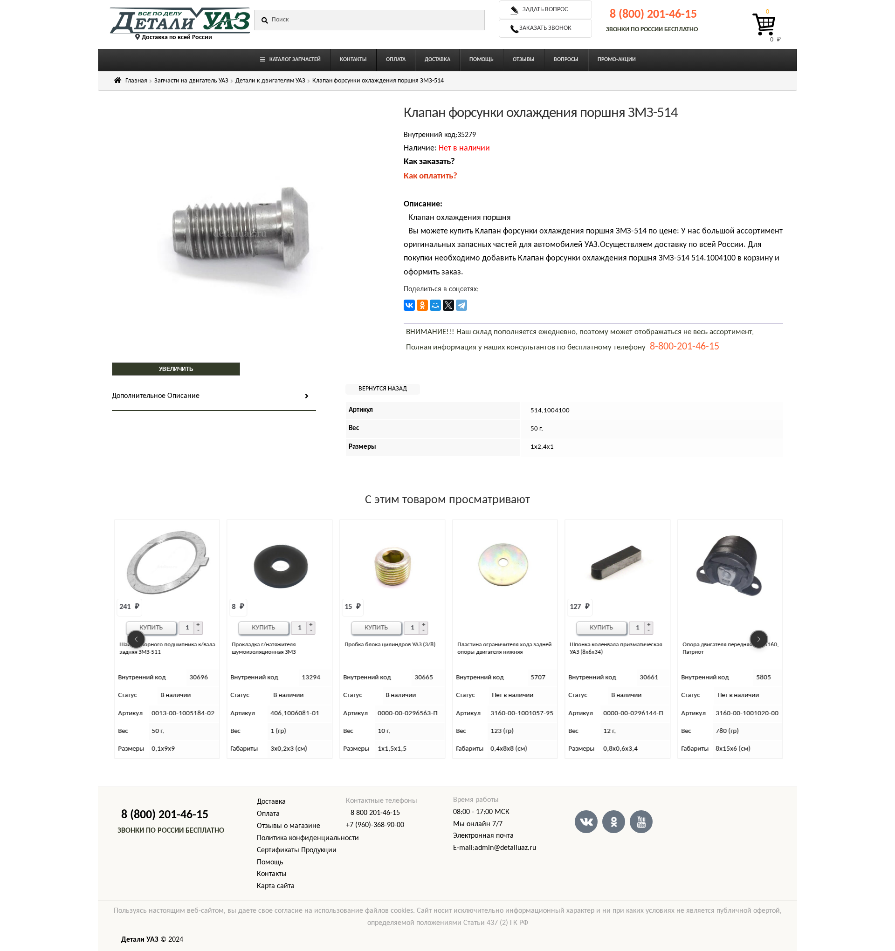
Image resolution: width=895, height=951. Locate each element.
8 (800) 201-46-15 (653, 14)
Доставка (271, 802)
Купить (151, 627)
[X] (448, 305)
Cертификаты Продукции (297, 850)
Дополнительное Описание (156, 396)
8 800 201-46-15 (375, 813)
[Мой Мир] (435, 305)
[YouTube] (641, 821)
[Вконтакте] (586, 821)
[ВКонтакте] (409, 305)
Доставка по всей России (177, 37)
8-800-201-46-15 (684, 347)
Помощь (270, 862)
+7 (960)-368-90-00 (375, 825)
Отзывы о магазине (288, 826)
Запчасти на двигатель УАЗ (191, 80)
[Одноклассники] (422, 305)
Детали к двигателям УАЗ (270, 80)
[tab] (214, 397)
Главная (136, 80)
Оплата (268, 814)
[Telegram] (461, 305)
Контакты (272, 874)
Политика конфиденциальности (308, 838)
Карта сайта (276, 886)
